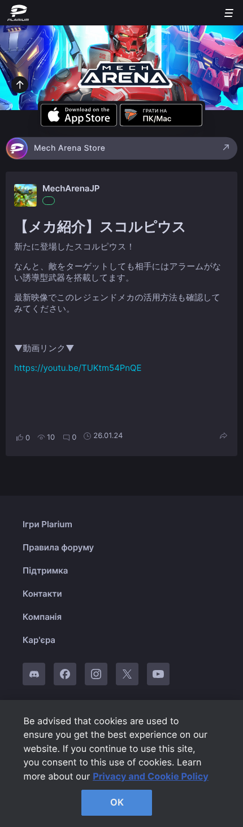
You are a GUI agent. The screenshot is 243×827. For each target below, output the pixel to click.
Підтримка (45, 570)
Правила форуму (58, 547)
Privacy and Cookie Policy (151, 776)
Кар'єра (39, 640)
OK (117, 802)
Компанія (42, 616)
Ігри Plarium (47, 524)
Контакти (42, 593)
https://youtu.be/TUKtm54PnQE (77, 367)
